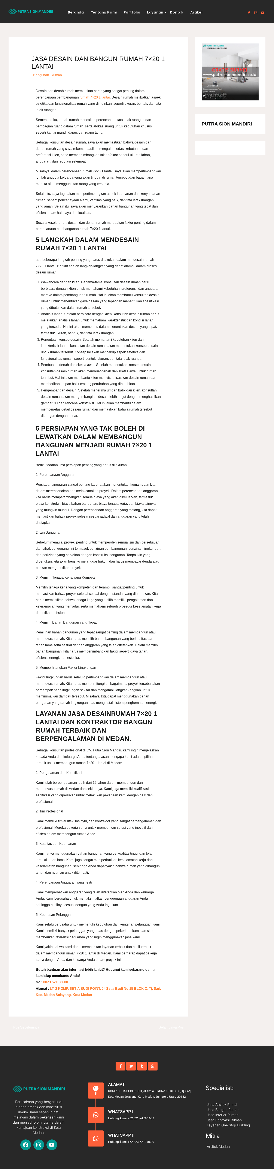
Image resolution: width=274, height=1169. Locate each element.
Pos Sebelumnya (24, 1027)
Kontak (176, 12)
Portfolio (132, 12)
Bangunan (41, 75)
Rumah (56, 75)
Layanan (155, 12)
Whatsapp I (120, 1111)
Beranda (76, 12)
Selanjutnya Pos (173, 1027)
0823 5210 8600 (55, 982)
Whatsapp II (121, 1135)
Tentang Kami (104, 12)
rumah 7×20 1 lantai (95, 97)
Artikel (196, 12)
